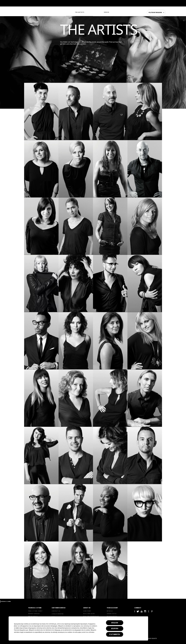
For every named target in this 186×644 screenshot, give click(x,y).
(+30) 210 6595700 (57, 614)
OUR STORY (87, 611)
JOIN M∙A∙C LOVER (6, 601)
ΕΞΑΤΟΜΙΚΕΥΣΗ (114, 634)
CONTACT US (56, 611)
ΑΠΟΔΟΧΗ (114, 623)
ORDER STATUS (112, 613)
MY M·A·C (110, 611)
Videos (106, 12)
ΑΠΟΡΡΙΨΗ (114, 628)
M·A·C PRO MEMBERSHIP (91, 616)
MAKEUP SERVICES (34, 613)
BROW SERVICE (33, 616)
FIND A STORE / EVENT (35, 611)
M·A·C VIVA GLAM (89, 613)
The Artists (79, 12)
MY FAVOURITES (112, 616)
